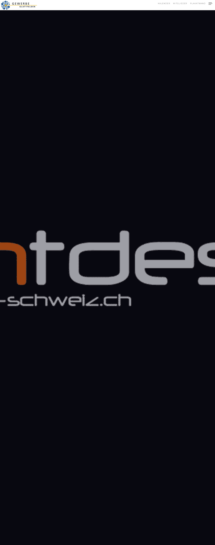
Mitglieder (180, 4)
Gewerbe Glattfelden (21, 5)
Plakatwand (198, 4)
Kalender (164, 4)
